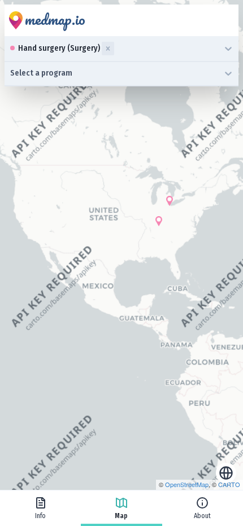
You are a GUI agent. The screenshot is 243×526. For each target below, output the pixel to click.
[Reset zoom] (226, 473)
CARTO (229, 484)
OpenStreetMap (187, 484)
